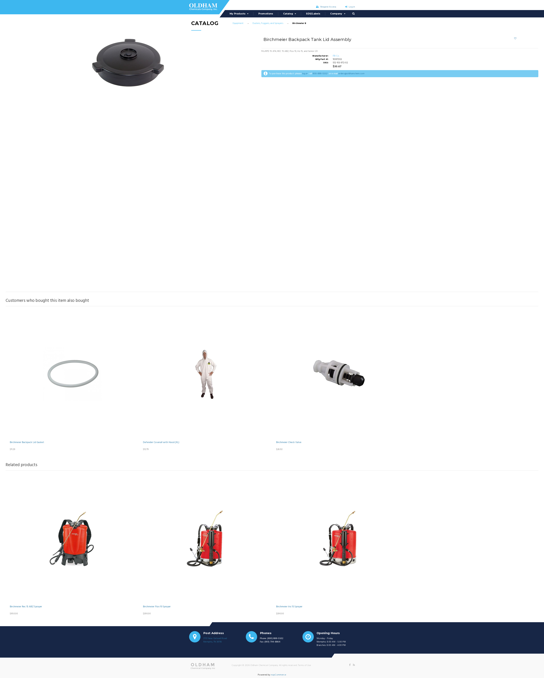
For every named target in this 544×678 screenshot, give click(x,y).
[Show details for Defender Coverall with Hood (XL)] (205, 374)
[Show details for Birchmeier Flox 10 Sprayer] (205, 539)
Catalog (288, 13)
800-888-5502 (320, 73)
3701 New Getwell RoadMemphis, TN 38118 (215, 640)
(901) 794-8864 (272, 642)
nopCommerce (278, 675)
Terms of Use (304, 665)
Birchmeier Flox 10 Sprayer (157, 606)
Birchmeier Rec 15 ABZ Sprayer (26, 606)
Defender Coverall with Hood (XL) (161, 442)
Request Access (328, 7)
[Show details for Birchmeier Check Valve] (338, 374)
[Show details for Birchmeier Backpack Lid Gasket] (72, 374)
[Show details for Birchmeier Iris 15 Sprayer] (338, 539)
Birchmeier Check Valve (288, 442)
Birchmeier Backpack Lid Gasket (27, 442)
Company (336, 13)
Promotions (265, 13)
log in (305, 73)
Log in (352, 7)
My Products (238, 13)
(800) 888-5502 (275, 638)
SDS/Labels (313, 13)
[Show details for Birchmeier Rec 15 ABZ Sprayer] (72, 539)
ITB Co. (336, 56)
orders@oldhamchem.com (351, 73)
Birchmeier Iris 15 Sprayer (289, 606)
